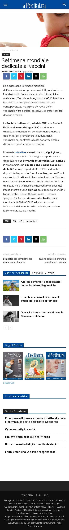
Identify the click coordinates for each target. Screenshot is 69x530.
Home (4, 50)
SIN (14, 221)
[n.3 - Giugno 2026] (13, 366)
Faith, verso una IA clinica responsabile (30, 452)
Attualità (14, 50)
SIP (20, 221)
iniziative (20, 152)
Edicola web (9, 383)
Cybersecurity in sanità (20, 429)
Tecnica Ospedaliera (15, 411)
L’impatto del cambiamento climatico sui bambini (17, 260)
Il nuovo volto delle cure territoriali (28, 436)
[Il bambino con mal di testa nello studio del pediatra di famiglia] (11, 300)
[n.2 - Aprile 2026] (34, 366)
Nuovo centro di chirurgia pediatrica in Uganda (52, 260)
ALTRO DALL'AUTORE (43, 273)
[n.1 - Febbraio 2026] (56, 366)
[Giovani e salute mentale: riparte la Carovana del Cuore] (11, 316)
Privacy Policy (27, 495)
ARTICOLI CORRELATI (16, 273)
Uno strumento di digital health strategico (32, 444)
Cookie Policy (42, 495)
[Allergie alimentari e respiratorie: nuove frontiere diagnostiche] (11, 285)
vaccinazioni (31, 221)
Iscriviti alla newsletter (16, 396)
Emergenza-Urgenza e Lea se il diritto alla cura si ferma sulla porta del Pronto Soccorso (35, 420)
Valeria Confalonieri (11, 71)
